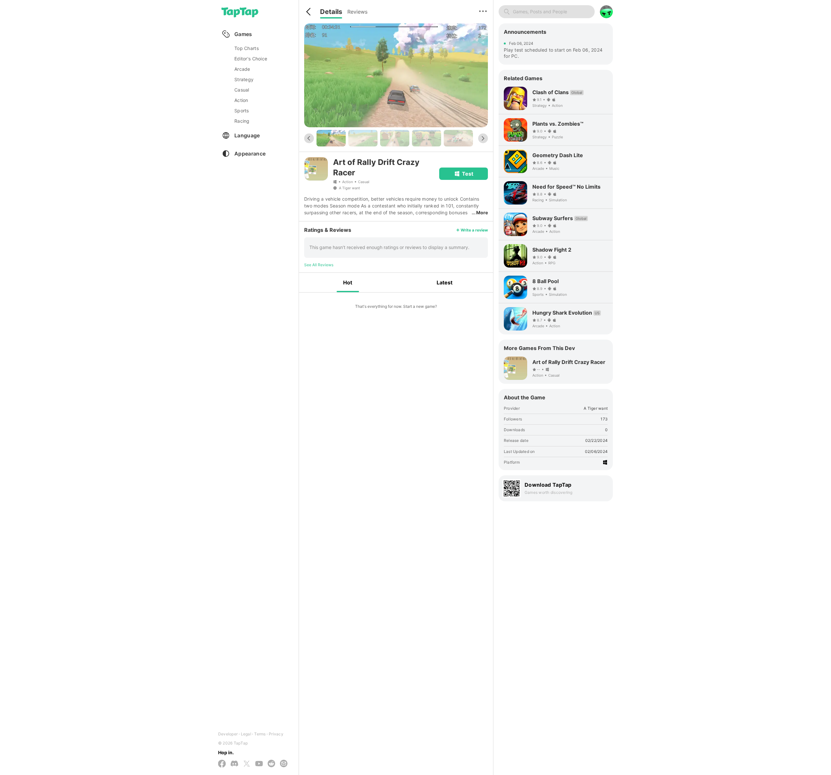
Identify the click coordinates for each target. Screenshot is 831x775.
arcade (242, 69)
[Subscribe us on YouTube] (259, 764)
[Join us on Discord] (234, 764)
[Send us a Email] (284, 764)
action (241, 100)
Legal (246, 733)
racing (242, 121)
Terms (260, 733)
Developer (228, 733)
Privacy (276, 733)
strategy (244, 79)
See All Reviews (318, 264)
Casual (363, 182)
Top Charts (246, 48)
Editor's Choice (250, 58)
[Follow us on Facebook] (222, 764)
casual (241, 90)
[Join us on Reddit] (271, 764)
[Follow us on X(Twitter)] (247, 764)
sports (241, 110)
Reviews (357, 11)
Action (347, 182)
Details (331, 12)
